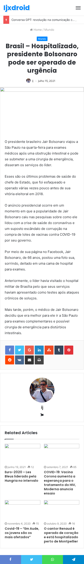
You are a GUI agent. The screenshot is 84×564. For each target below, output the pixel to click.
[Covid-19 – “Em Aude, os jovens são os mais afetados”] (22, 510)
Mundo (49, 29)
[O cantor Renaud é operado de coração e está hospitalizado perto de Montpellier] (62, 510)
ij (32, 81)
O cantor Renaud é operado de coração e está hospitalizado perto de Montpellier (61, 535)
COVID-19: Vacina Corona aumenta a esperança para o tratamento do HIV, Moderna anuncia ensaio (60, 483)
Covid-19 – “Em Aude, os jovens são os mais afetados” (22, 532)
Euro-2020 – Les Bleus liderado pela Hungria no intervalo (21, 476)
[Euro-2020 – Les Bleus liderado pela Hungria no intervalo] (22, 454)
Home (37, 29)
